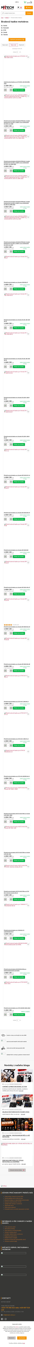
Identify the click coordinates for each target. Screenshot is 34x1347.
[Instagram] (6, 1319)
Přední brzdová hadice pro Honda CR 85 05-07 (16, 282)
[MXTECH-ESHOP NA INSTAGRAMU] (13, 1277)
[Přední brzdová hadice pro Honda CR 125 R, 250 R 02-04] (17, 383)
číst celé (21, 1091)
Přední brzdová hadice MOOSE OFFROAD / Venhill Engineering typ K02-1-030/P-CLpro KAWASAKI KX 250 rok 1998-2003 (17, 203)
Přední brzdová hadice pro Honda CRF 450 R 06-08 (17, 664)
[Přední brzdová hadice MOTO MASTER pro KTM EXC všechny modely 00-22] (17, 877)
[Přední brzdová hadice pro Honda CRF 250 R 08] (17, 536)
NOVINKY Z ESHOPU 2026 (15, 1084)
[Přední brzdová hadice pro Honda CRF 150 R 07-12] (17, 461)
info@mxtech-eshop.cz (9, 1315)
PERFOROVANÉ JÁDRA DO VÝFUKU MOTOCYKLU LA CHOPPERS (12, 1161)
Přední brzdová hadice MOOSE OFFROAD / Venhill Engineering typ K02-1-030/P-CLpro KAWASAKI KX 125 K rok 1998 (17, 122)
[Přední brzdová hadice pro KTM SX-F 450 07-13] (17, 724)
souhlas (17, 1327)
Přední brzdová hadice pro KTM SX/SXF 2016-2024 (17, 1008)
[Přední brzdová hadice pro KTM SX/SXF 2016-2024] (17, 994)
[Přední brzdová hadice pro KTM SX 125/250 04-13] (17, 762)
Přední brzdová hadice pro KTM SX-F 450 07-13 (16, 739)
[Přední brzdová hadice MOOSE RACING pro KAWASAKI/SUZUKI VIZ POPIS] (17, 955)
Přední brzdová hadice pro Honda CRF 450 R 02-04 (17, 626)
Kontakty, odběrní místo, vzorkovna (14, 1234)
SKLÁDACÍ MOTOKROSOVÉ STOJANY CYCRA (15, 1112)
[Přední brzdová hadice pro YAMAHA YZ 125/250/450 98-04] (17, 916)
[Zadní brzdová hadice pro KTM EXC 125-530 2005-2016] (17, 68)
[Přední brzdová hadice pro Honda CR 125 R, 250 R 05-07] (17, 422)
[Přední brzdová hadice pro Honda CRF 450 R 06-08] (17, 650)
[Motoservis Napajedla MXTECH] (13, 1258)
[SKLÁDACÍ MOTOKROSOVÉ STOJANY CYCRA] (17, 1101)
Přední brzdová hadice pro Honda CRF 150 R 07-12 (17, 475)
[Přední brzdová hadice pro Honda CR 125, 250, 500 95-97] (17, 305)
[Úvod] (7, 7)
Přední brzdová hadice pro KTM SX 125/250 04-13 (17, 776)
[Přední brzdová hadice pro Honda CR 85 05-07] (17, 268)
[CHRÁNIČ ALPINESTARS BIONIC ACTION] (17, 1075)
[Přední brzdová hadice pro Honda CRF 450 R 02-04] (17, 610)
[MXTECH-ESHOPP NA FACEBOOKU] (13, 1269)
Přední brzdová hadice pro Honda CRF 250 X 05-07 (17, 587)
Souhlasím (22, 1338)
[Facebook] (3, 1319)
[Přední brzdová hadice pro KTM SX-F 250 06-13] (17, 687)
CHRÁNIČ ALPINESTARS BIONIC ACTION (14, 1086)
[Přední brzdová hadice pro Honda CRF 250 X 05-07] (17, 573)
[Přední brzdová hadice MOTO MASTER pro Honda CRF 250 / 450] (17, 838)
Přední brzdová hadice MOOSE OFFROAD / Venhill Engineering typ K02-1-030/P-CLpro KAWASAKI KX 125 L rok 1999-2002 (17, 163)
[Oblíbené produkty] (18, 7)
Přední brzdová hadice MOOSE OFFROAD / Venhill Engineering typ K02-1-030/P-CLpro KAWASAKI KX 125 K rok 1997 (17, 243)
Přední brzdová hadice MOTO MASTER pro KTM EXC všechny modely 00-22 (16, 892)
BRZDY (7, 17)
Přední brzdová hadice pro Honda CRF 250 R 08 (16, 550)
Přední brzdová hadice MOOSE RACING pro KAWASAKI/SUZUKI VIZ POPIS (15, 969)
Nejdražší (21, 45)
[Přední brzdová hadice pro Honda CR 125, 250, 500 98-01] (17, 344)
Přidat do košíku (19, 90)
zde (24, 1343)
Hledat (29, 13)
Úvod (2, 17)
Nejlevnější (13, 45)
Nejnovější (5, 45)
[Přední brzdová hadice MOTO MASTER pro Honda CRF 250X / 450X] (17, 799)
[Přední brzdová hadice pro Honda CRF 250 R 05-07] (17, 498)
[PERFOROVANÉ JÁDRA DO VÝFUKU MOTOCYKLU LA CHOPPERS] (17, 1149)
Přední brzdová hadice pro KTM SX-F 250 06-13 (16, 701)
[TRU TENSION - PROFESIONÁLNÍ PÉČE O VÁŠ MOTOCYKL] (17, 1124)
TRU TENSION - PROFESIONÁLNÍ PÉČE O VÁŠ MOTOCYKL (16, 1136)
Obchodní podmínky (10, 1229)
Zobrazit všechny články (16, 1170)
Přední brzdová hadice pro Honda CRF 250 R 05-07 (17, 512)
